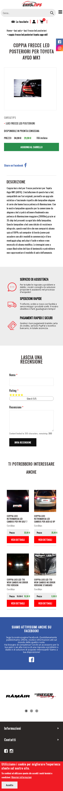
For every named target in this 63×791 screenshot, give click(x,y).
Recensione (15, 407)
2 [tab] (31, 711)
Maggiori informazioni (21, 777)
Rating (12, 391)
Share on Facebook (13, 165)
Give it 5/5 (21, 394)
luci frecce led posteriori (35, 30)
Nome (12, 375)
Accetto (9, 785)
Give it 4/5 (19, 394)
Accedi (34, 21)
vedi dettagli (18, 539)
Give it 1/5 (10, 394)
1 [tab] (26, 711)
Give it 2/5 (13, 394)
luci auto (18, 30)
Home (9, 30)
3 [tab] (36, 711)
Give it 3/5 (16, 394)
